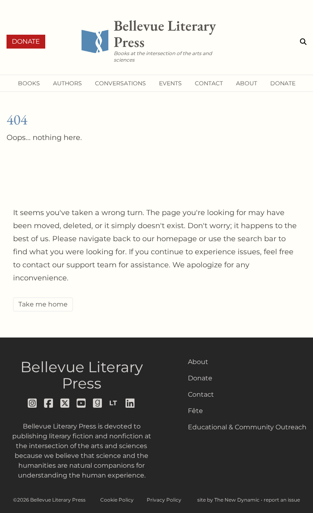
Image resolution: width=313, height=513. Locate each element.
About (198, 362)
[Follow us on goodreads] (98, 403)
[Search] (303, 41)
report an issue (282, 500)
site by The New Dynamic (229, 500)
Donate (26, 41)
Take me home (43, 304)
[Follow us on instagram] (32, 403)
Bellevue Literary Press (81, 375)
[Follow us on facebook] (49, 403)
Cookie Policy (117, 500)
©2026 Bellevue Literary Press (49, 500)
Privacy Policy (164, 500)
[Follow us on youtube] (81, 403)
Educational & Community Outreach (247, 427)
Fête (195, 411)
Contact (201, 394)
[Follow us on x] (65, 403)
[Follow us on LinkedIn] (130, 403)
